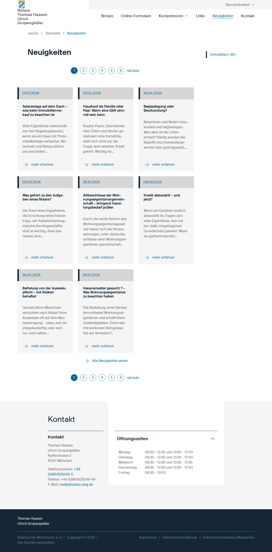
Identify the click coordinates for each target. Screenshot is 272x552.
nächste (133, 70)
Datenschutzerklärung (180, 537)
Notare (107, 15)
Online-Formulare (136, 15)
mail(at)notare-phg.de (76, 484)
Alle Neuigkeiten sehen (109, 361)
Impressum (148, 537)
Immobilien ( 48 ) (223, 54)
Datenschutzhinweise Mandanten (229, 537)
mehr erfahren (41, 164)
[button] (166, 438)
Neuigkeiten (222, 15)
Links (200, 15)
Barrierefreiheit (237, 5)
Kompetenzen (171, 15)
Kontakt (248, 15)
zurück (35, 33)
